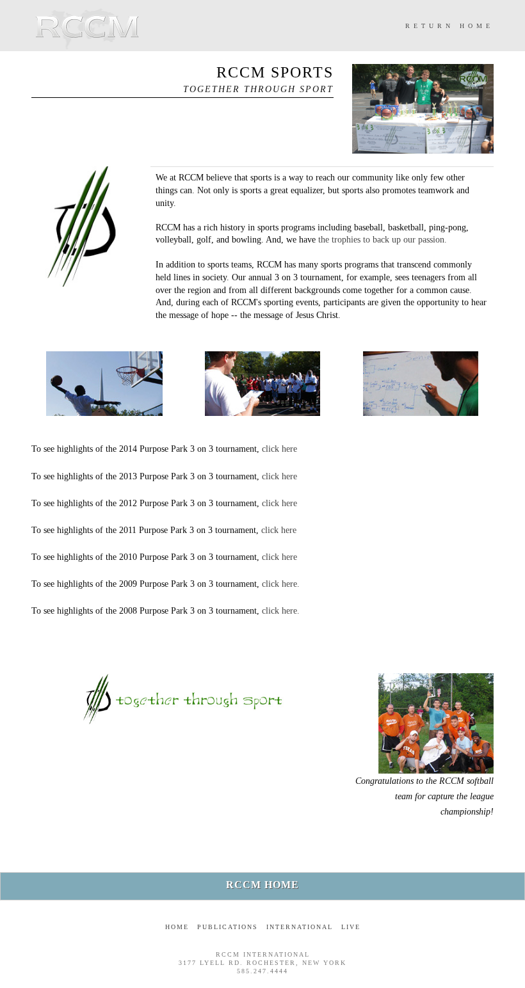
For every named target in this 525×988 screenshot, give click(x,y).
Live (350, 926)
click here (279, 449)
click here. (281, 584)
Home (177, 926)
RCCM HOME (262, 884)
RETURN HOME (449, 25)
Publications (227, 926)
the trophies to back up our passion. (382, 239)
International (299, 926)
